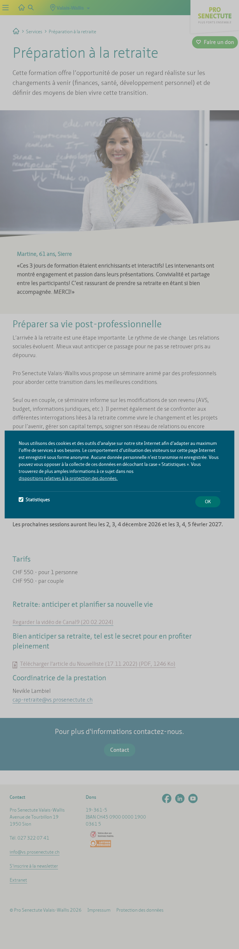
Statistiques (38, 500)
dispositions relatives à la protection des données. (68, 478)
